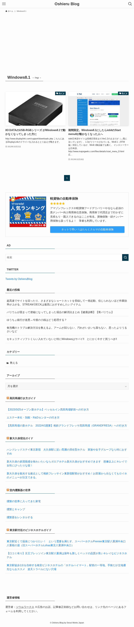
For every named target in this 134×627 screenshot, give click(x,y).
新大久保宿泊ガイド (21, 438)
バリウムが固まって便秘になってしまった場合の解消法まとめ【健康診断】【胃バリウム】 (60, 312)
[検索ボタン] (130, 4)
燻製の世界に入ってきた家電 (24, 501)
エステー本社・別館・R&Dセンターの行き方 (33, 417)
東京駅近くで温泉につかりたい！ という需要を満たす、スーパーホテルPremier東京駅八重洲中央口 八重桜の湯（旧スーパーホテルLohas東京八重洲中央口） (67, 543)
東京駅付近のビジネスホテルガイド (30, 530)
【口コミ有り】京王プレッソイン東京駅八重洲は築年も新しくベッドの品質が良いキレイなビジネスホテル (67, 555)
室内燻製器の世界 (20, 490)
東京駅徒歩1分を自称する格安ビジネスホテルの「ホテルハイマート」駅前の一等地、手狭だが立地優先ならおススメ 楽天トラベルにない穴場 (66, 567)
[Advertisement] (67, 39)
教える (14, 362)
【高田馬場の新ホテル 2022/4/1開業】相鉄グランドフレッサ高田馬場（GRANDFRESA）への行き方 (67, 425)
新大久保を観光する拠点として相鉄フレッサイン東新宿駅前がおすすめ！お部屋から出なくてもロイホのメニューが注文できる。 (67, 475)
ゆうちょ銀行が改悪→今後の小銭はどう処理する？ (37, 319)
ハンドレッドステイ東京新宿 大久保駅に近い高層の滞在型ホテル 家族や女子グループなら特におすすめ (67, 451)
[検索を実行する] (125, 257)
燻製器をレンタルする (20, 517)
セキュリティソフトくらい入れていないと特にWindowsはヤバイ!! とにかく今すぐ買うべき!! (62, 339)
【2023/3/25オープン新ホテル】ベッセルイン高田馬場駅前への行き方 (48, 409)
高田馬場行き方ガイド (23, 398)
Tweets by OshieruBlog (18, 279)
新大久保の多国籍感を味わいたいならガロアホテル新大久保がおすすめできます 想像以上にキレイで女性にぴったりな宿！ (67, 463)
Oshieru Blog (67, 4)
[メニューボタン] (4, 4)
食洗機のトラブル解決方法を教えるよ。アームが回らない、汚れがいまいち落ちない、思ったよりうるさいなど (67, 329)
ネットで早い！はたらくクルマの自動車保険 (87, 229)
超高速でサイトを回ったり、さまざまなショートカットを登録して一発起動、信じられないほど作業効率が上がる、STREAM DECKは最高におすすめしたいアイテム (67, 302)
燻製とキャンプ (16, 509)
